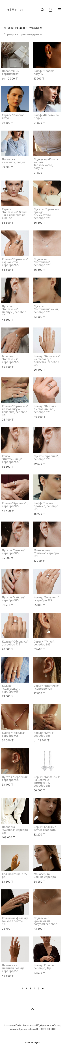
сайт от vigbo (32, 1043)
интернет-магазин (14, 27)
